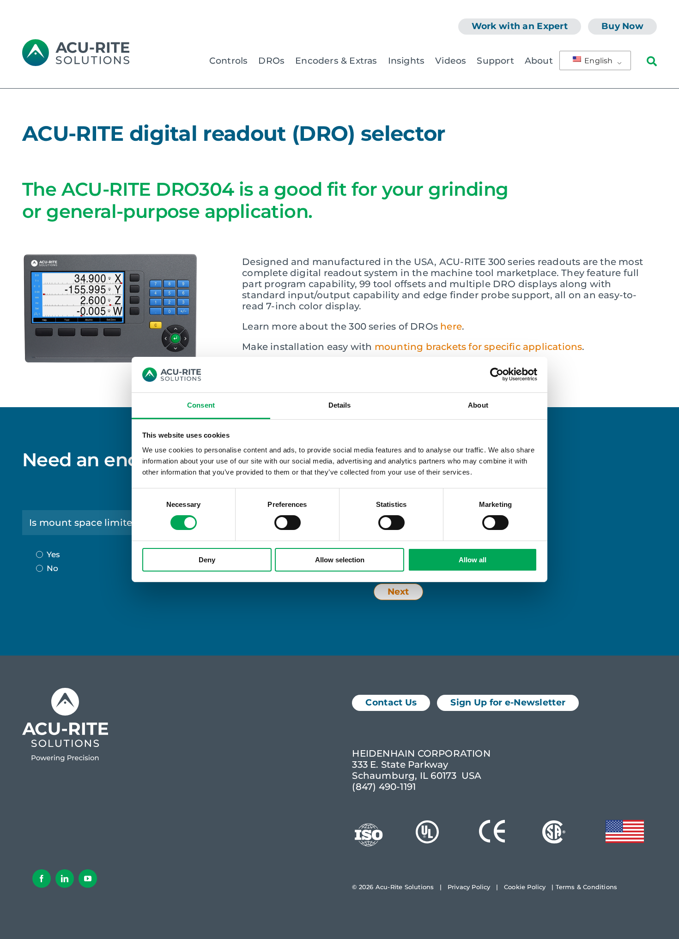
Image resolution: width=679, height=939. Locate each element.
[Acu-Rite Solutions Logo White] (65, 692)
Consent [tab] (201, 405)
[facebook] (41, 878)
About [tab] (478, 405)
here (451, 326)
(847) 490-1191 (384, 786)
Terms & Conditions (587, 887)
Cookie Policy (525, 887)
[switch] (287, 522)
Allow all (472, 560)
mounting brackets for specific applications (478, 346)
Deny (207, 560)
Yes (53, 554)
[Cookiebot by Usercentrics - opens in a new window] (496, 374)
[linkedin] (64, 878)
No (52, 568)
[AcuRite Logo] (75, 43)
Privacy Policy (469, 887)
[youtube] (88, 878)
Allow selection (339, 560)
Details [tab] (339, 405)
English (597, 60)
